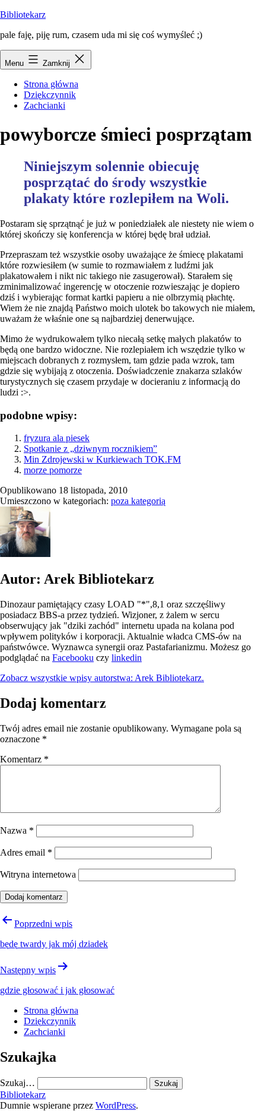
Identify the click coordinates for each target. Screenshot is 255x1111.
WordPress (115, 1105)
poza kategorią (138, 501)
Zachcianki (44, 105)
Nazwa (17, 830)
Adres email (26, 852)
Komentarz (24, 759)
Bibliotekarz (23, 15)
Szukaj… (17, 1083)
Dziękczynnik (50, 95)
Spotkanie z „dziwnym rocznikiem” (90, 449)
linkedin (126, 658)
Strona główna (51, 84)
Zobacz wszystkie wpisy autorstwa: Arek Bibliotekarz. (102, 678)
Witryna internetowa (38, 874)
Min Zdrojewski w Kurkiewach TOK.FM (102, 459)
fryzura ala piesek (57, 438)
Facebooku (73, 658)
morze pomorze (53, 470)
